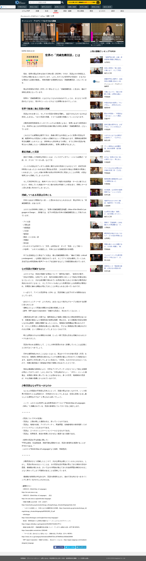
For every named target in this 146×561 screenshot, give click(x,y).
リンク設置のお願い (83, 558)
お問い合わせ (44, 558)
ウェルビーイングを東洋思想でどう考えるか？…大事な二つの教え (113, 256)
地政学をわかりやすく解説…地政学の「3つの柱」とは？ (113, 202)
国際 (55, 11)
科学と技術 (84, 7)
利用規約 (23, 558)
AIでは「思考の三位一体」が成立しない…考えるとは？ (113, 158)
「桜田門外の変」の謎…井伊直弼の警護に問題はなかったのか (113, 58)
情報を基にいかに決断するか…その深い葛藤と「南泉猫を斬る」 (113, 245)
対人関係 (80, 11)
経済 (113, 11)
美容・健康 (67, 11)
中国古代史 (22, 7)
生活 (46, 11)
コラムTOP (26, 11)
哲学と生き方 (46, 7)
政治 (122, 11)
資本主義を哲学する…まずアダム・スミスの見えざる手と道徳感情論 (113, 126)
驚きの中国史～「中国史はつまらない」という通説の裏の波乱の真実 (113, 115)
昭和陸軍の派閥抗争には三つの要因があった (113, 180)
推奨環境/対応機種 (71, 558)
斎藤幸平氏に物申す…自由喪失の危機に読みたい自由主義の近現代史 (113, 80)
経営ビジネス (59, 7)
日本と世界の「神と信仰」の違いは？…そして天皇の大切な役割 (113, 69)
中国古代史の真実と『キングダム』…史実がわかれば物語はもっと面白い (113, 104)
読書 (37, 11)
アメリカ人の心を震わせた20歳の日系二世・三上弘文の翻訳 (113, 169)
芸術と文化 (95, 7)
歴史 (91, 11)
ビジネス (102, 11)
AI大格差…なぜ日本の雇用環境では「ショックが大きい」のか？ (113, 191)
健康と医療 (72, 7)
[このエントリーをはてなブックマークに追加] (81, 547)
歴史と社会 (34, 7)
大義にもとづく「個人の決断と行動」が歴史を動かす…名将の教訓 (113, 93)
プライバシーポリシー (33, 558)
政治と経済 (107, 7)
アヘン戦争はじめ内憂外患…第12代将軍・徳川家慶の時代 (113, 147)
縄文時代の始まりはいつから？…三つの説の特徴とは (113, 234)
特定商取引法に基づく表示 (57, 558)
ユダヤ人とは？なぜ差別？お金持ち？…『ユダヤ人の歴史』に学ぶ (113, 136)
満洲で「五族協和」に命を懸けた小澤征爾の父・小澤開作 (113, 224)
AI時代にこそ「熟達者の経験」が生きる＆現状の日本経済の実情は (113, 267)
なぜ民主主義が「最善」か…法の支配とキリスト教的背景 (113, 213)
